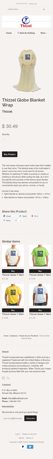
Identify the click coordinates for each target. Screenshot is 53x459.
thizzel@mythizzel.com (18, 398)
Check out (33, 3)
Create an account (29, 434)
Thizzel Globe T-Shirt (13, 275)
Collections (13, 336)
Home (9, 33)
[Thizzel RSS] (8, 377)
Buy (13, 271)
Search (21, 438)
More (43, 33)
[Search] (44, 9)
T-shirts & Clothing (26, 33)
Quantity (5, 134)
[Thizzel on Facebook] (3, 377)
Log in (17, 434)
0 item (21, 3)
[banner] (26, 22)
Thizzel (7, 111)
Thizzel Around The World (28, 336)
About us (29, 438)
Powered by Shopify (36, 442)
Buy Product (9, 154)
